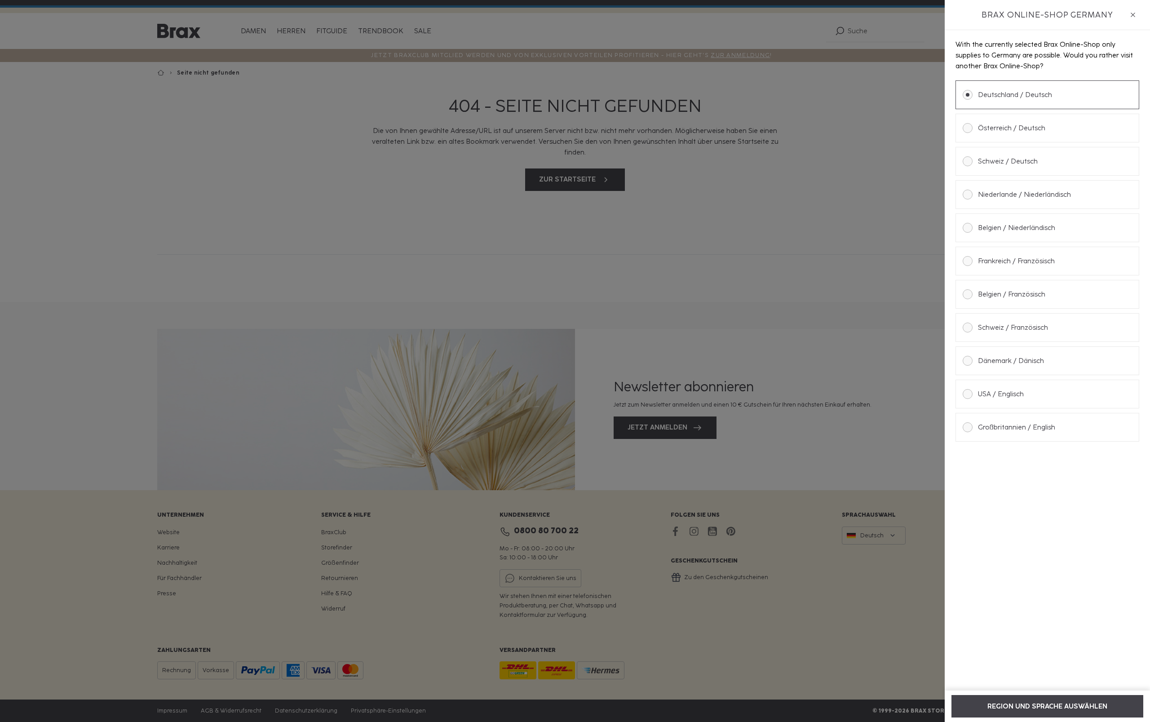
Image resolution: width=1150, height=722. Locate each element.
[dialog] (1047, 361)
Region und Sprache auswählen (1047, 706)
